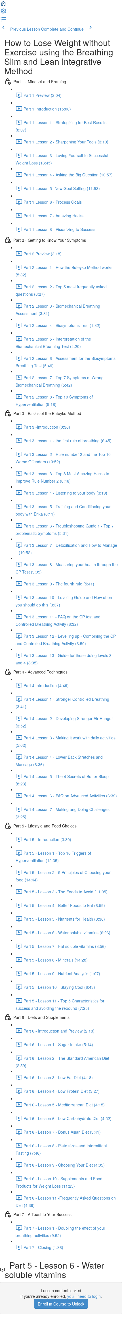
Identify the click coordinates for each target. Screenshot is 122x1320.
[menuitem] (3, 13)
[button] (3, 5)
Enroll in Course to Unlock (61, 1304)
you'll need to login (84, 1296)
